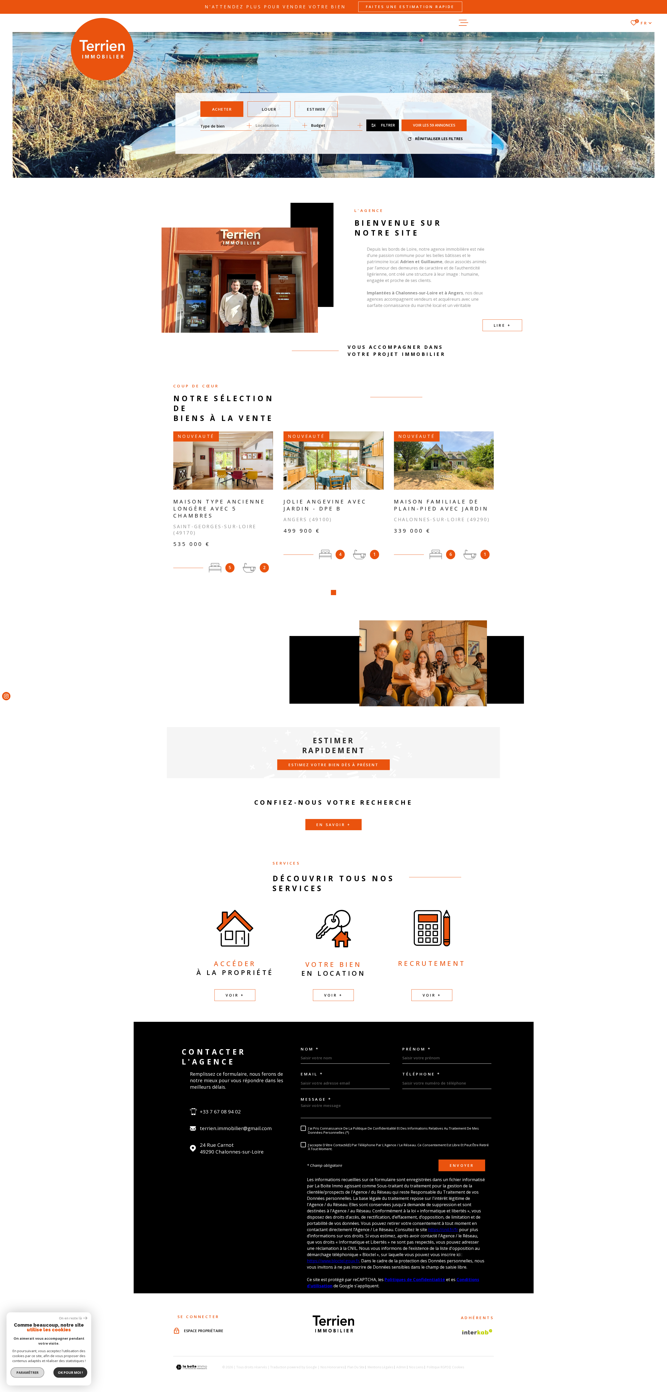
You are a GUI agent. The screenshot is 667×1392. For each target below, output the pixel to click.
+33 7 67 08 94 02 (220, 1111)
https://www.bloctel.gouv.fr (333, 1261)
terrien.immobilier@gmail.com (236, 1128)
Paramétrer (27, 1372)
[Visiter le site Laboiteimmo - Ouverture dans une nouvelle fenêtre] (191, 1367)
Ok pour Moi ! (70, 1372)
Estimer (316, 109)
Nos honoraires (332, 1367)
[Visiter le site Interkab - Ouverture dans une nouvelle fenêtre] (477, 1331)
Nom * (310, 1049)
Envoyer (462, 1165)
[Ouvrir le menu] (494, 23)
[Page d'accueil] (102, 49)
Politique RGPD (438, 1367)
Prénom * (416, 1049)
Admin (401, 1367)
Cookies (458, 1367)
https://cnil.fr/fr (443, 1229)
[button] (333, 592)
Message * (316, 1099)
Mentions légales (380, 1367)
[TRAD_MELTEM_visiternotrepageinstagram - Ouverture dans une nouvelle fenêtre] (6, 696)
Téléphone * (421, 1074)
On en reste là (70, 1318)
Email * (312, 1074)
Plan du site (356, 1367)
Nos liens (416, 1367)
